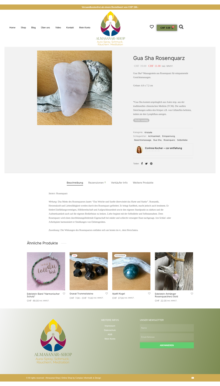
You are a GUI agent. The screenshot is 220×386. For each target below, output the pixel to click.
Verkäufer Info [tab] (119, 182)
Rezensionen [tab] (97, 182)
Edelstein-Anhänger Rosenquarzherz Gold (166, 295)
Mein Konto (84, 27)
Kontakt (70, 27)
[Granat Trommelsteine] (89, 271)
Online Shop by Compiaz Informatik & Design (81, 378)
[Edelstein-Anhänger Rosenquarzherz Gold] (174, 271)
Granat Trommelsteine (81, 293)
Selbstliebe (182, 140)
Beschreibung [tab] (75, 182)
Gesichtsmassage (142, 140)
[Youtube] (193, 378)
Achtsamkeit (154, 136)
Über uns (45, 27)
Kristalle (148, 132)
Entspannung (168, 136)
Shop (23, 27)
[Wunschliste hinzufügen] (64, 294)
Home (12, 27)
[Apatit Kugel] (131, 271)
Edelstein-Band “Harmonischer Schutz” (43, 295)
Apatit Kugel (118, 293)
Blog (33, 27)
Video (58, 27)
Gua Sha (157, 140)
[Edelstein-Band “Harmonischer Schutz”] (46, 271)
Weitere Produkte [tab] (143, 182)
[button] (181, 27)
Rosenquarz (169, 140)
